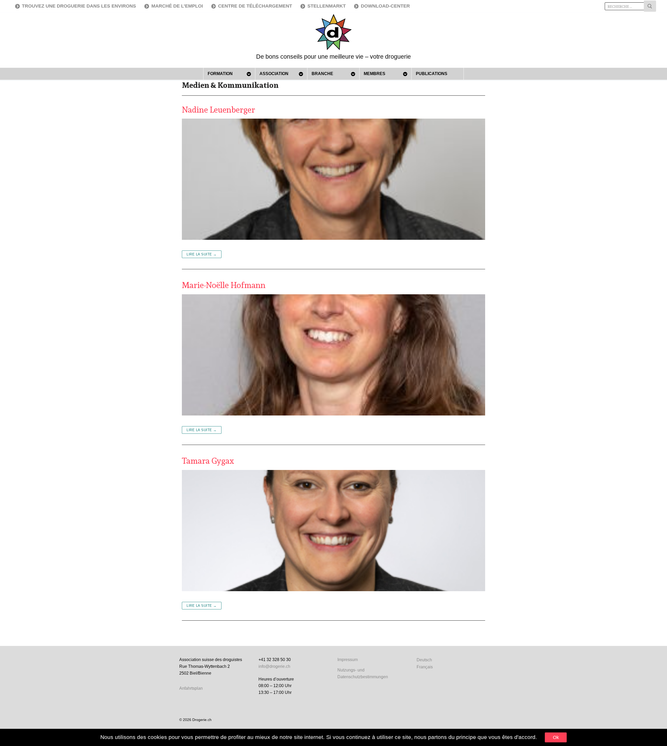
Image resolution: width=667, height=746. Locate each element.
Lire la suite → (202, 254)
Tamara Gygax (208, 461)
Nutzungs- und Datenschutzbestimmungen (362, 673)
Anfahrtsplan (191, 688)
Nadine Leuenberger (218, 110)
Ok (556, 737)
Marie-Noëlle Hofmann (223, 285)
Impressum (347, 659)
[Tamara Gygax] (333, 530)
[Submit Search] (650, 6)
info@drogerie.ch (274, 666)
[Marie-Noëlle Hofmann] (333, 355)
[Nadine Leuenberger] (333, 179)
